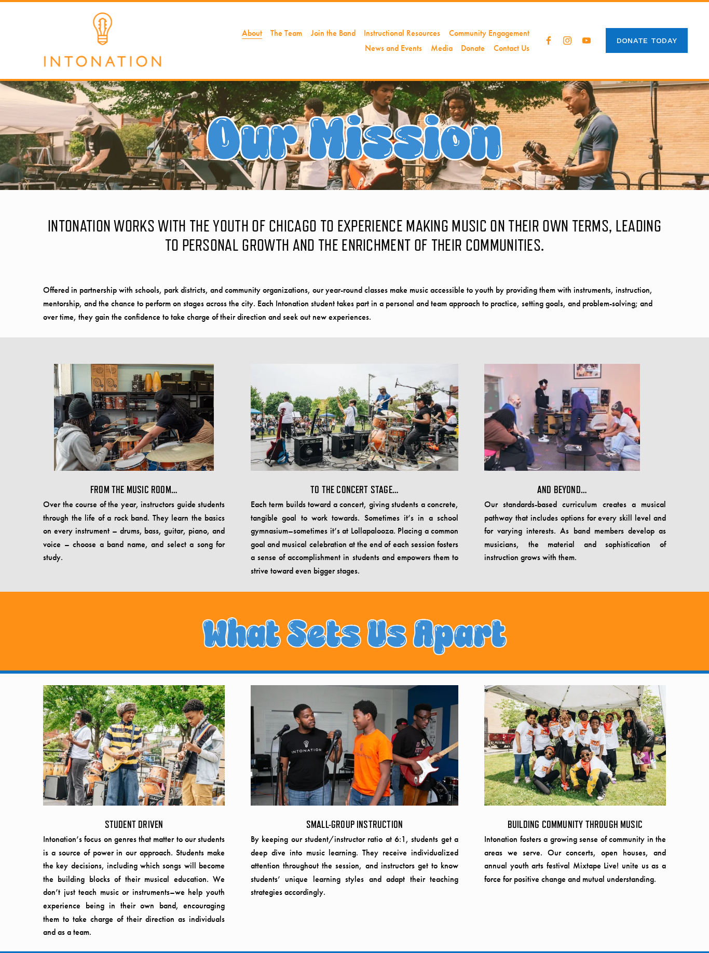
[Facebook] (548, 40)
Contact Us (511, 48)
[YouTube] (586, 40)
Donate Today (647, 40)
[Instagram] (567, 40)
